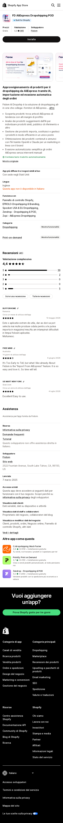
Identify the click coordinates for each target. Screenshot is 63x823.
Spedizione (38, 689)
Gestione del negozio (15, 685)
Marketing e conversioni (16, 679)
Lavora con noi (40, 721)
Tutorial (7, 439)
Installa (31, 39)
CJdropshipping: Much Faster (27, 546)
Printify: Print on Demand (25, 557)
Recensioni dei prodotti (45, 662)
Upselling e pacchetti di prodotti (45, 670)
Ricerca (7, 742)
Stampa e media (41, 733)
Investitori (38, 727)
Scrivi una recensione (15, 296)
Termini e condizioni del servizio (21, 790)
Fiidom (34, 31)
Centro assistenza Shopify (13, 717)
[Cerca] (53, 5)
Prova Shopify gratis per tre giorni (31, 612)
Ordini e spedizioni (13, 668)
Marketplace (39, 656)
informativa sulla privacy (16, 497)
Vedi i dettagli (10, 532)
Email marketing (41, 677)
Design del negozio (13, 674)
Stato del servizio (42, 757)
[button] (31, 549)
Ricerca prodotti (12, 656)
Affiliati (36, 745)
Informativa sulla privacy (16, 429)
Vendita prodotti (12, 662)
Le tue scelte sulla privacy (17, 813)
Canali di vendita (12, 650)
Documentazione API (14, 725)
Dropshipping (10, 227)
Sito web (8, 461)
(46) (22, 31)
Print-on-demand (12, 237)
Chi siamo (37, 715)
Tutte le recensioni (41, 296)
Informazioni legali (42, 751)
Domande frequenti (13, 434)
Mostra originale (10, 161)
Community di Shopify (15, 730)
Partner (36, 739)
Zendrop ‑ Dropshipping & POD (28, 571)
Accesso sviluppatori (14, 782)
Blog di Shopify (11, 737)
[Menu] (58, 5)
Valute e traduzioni (43, 695)
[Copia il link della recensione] (17, 308)
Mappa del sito (11, 805)
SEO (34, 683)
